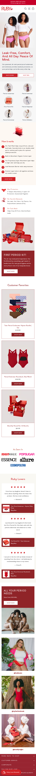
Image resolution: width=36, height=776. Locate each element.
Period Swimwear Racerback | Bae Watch (18, 377)
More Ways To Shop (10, 756)
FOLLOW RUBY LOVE (10, 769)
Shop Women (10, 75)
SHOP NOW (8, 179)
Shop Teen (26, 75)
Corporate (7, 765)
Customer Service (9, 760)
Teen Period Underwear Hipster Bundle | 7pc (18, 326)
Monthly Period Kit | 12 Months (18, 426)
